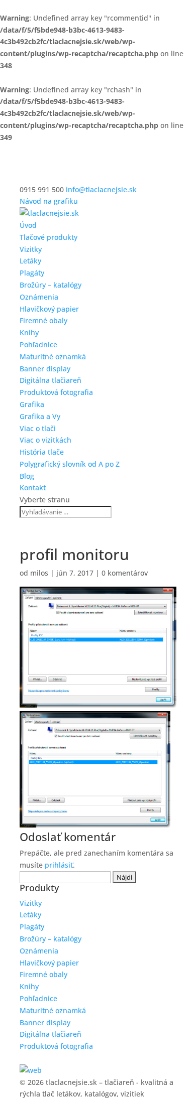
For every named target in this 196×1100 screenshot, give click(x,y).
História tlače (42, 452)
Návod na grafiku (49, 201)
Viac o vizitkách (45, 440)
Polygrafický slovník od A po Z (70, 464)
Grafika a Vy (40, 416)
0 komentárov (125, 573)
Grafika (32, 404)
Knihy (29, 332)
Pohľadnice (38, 344)
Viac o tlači (38, 428)
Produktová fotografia (56, 392)
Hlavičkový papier (49, 309)
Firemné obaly (43, 320)
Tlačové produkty (48, 237)
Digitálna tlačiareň (50, 380)
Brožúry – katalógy (50, 285)
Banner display (45, 368)
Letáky (30, 260)
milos (39, 573)
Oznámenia (39, 297)
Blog (27, 476)
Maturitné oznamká (53, 356)
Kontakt (33, 487)
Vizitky (31, 249)
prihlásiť (59, 865)
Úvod (28, 225)
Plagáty (32, 273)
